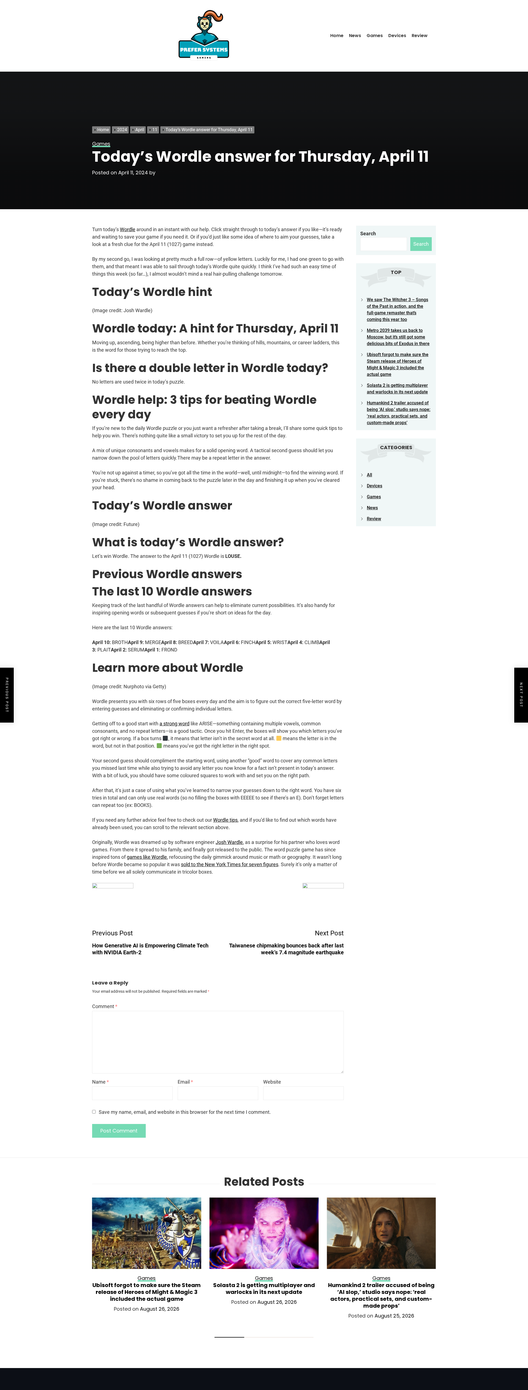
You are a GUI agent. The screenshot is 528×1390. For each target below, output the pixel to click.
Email (185, 1082)
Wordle (127, 229)
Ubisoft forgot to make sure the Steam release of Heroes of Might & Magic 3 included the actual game (146, 1292)
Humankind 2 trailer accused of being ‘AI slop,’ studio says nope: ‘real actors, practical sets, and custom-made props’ (381, 1295)
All (369, 474)
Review (420, 35)
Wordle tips (225, 820)
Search (368, 233)
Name (100, 1082)
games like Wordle (147, 857)
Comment (104, 1006)
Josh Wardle (229, 842)
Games (375, 35)
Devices (397, 35)
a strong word (174, 723)
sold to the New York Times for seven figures (229, 864)
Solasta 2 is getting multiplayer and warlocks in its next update (264, 1288)
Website (272, 1082)
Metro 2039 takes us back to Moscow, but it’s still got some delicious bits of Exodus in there (398, 337)
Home (336, 35)
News (355, 35)
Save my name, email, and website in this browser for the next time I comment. (185, 1112)
